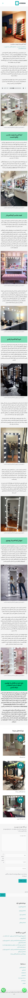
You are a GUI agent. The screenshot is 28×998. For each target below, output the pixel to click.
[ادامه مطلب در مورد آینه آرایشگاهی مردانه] (14, 775)
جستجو (26, 892)
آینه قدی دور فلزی (22, 952)
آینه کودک (23, 973)
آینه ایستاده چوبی (22, 943)
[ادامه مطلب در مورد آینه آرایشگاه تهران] (14, 806)
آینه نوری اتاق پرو (22, 907)
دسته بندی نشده (22, 978)
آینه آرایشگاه (22, 757)
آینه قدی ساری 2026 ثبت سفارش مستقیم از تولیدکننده (14, 945)
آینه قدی (24, 970)
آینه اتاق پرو (23, 938)
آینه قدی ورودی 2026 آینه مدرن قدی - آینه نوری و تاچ (15, 940)
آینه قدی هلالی (22, 923)
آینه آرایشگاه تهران (21, 819)
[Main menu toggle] (2, 3)
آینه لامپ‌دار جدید (17, 55)
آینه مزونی (7, 47)
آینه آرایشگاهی (12, 47)
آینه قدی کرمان (22, 919)
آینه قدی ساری (23, 915)
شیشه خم (23, 981)
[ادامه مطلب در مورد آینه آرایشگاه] (14, 745)
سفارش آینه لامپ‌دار (22, 347)
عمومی (24, 983)
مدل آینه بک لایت (20, 947)
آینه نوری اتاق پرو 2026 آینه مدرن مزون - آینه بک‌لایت (15, 936)
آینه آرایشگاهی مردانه (20, 792)
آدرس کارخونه (24, 718)
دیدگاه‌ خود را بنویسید (21, 47)
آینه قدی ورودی (22, 911)
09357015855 (8, 704)
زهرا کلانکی (23, 954)
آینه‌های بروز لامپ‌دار (11, 168)
